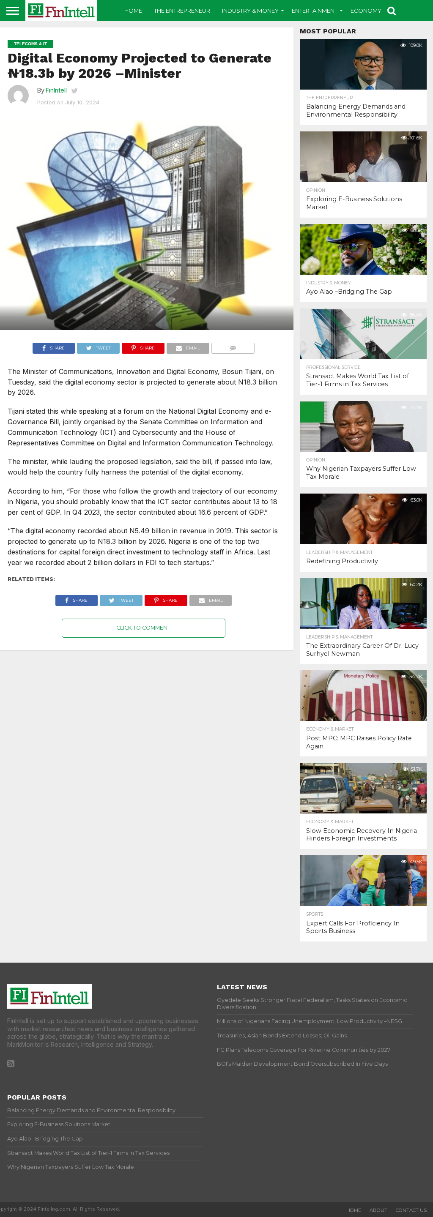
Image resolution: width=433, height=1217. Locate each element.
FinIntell (56, 90)
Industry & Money (250, 10)
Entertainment (314, 10)
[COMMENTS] (233, 346)
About (378, 1210)
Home (133, 10)
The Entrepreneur (182, 10)
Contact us (411, 1210)
